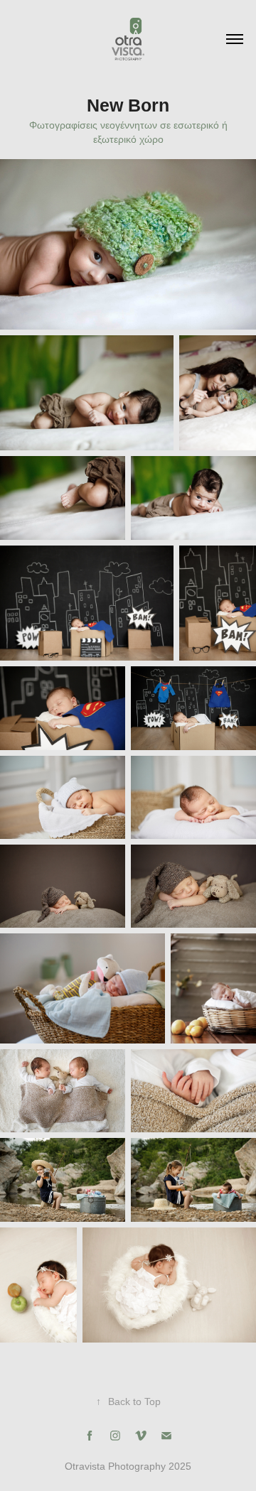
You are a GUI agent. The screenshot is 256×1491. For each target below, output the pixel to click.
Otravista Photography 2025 (128, 1466)
